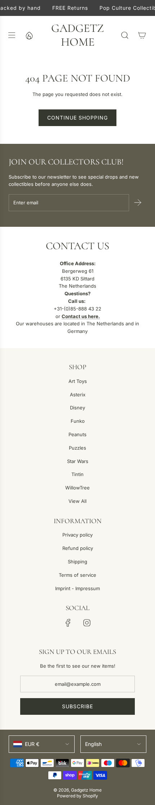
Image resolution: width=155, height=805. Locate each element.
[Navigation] (11, 35)
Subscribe (77, 706)
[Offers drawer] (28, 35)
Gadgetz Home (77, 35)
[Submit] (137, 202)
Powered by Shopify (77, 795)
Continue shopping (77, 117)
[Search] (124, 35)
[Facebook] (68, 622)
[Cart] (142, 35)
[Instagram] (87, 622)
